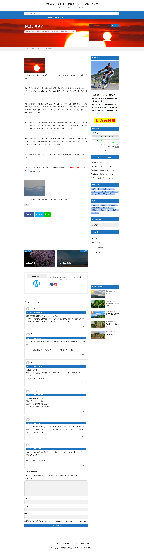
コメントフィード (97, 247)
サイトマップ (79, 8)
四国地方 (48, 31)
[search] (118, 13)
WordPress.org (97, 252)
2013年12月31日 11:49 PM (35, 449)
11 (101, 143)
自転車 (34, 48)
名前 (25, 498)
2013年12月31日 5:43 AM (35, 366)
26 (105, 147)
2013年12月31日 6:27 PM (35, 395)
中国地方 (102, 210)
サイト (26, 513)
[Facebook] (29, 214)
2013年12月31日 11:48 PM (35, 423)
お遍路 (94, 210)
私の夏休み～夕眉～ (97, 162)
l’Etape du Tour (108, 194)
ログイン (95, 238)
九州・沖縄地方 (113, 210)
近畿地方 (103, 205)
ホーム (61, 8)
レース (111, 189)
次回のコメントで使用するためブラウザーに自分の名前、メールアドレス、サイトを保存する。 (56, 521)
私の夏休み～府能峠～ (98, 170)
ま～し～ (108, 162)
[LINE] (47, 214)
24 (97, 147)
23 (93, 147)
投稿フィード (96, 243)
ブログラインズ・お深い (100, 191)
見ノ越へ (109, 293)
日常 (99, 189)
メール (26, 506)
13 (109, 143)
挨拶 (104, 189)
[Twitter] (39, 214)
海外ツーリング (108, 207)
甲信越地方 (112, 205)
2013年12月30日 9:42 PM (35, 312)
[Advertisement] (56, 233)
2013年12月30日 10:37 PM (35, 338)
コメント (28, 479)
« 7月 (104, 151)
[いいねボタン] (26, 205)
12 (105, 143)
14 (113, 143)
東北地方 (95, 212)
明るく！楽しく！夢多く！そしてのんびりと (78, 548)
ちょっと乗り (96, 194)
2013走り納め (50, 48)
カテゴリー (68, 8)
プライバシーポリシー (81, 543)
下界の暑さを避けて (97, 178)
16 (93, 145)
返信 (83, 326)
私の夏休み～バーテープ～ (112, 305)
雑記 (93, 189)
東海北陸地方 (96, 207)
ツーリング (41, 31)
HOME (28, 49)
